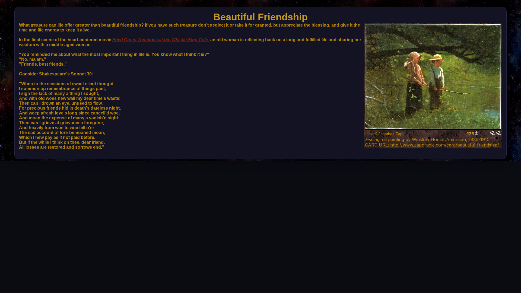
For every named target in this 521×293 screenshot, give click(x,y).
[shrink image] (492, 133)
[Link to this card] (476, 133)
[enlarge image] (498, 133)
